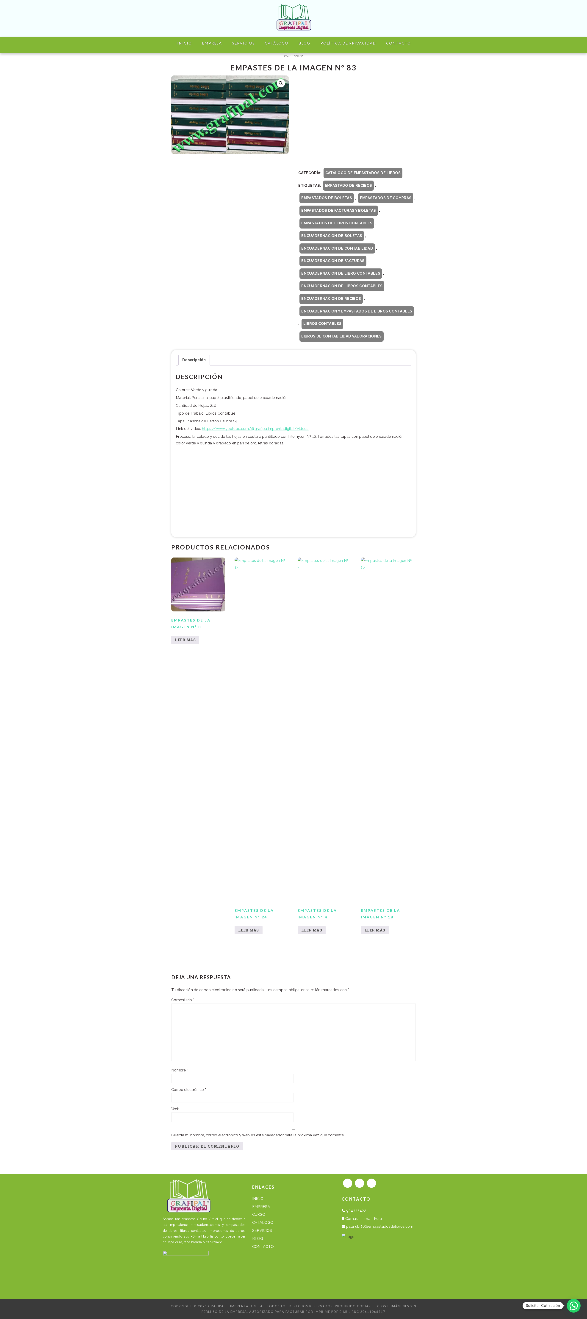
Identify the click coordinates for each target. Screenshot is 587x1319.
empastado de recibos (348, 185)
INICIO (258, 1198)
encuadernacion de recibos (331, 298)
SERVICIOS (262, 1230)
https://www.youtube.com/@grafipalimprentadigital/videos (255, 429)
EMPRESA (261, 1207)
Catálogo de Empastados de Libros (363, 173)
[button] (281, 83)
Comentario (182, 1000)
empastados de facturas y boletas (338, 210)
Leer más (185, 639)
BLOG (257, 1238)
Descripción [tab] (194, 360)
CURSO (259, 1214)
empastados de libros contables (336, 223)
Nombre (179, 1070)
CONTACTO (263, 1246)
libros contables (322, 323)
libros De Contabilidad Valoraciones (341, 336)
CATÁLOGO (263, 1222)
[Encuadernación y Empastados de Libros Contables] (293, 26)
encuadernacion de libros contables (341, 286)
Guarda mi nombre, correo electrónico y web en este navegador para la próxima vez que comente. (258, 1135)
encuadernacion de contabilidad (337, 248)
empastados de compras (386, 198)
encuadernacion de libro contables (340, 273)
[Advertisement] (357, 121)
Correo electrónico (188, 1090)
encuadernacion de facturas (332, 261)
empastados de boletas (326, 198)
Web (175, 1109)
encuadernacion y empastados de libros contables (356, 311)
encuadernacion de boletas (331, 236)
